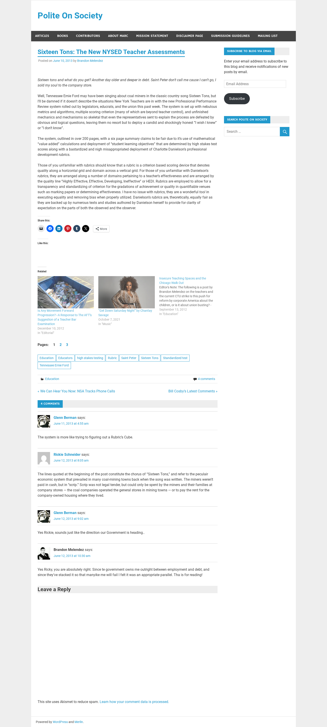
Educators (65, 358)
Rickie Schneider (67, 454)
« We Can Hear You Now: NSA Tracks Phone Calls (76, 391)
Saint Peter (128, 358)
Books (62, 36)
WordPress (60, 722)
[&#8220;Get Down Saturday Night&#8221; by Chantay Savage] (126, 292)
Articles (42, 36)
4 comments (206, 379)
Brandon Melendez (90, 60)
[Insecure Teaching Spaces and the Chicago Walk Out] (189, 296)
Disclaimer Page (189, 36)
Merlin (79, 722)
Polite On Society (70, 15)
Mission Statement (152, 36)
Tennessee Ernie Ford (54, 365)
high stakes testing (90, 358)
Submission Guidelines (230, 36)
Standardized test (175, 358)
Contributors (88, 36)
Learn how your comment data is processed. (134, 702)
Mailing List (268, 36)
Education (47, 358)
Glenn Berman (65, 418)
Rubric (112, 358)
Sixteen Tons (149, 358)
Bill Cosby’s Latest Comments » (193, 391)
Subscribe (237, 98)
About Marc (118, 36)
